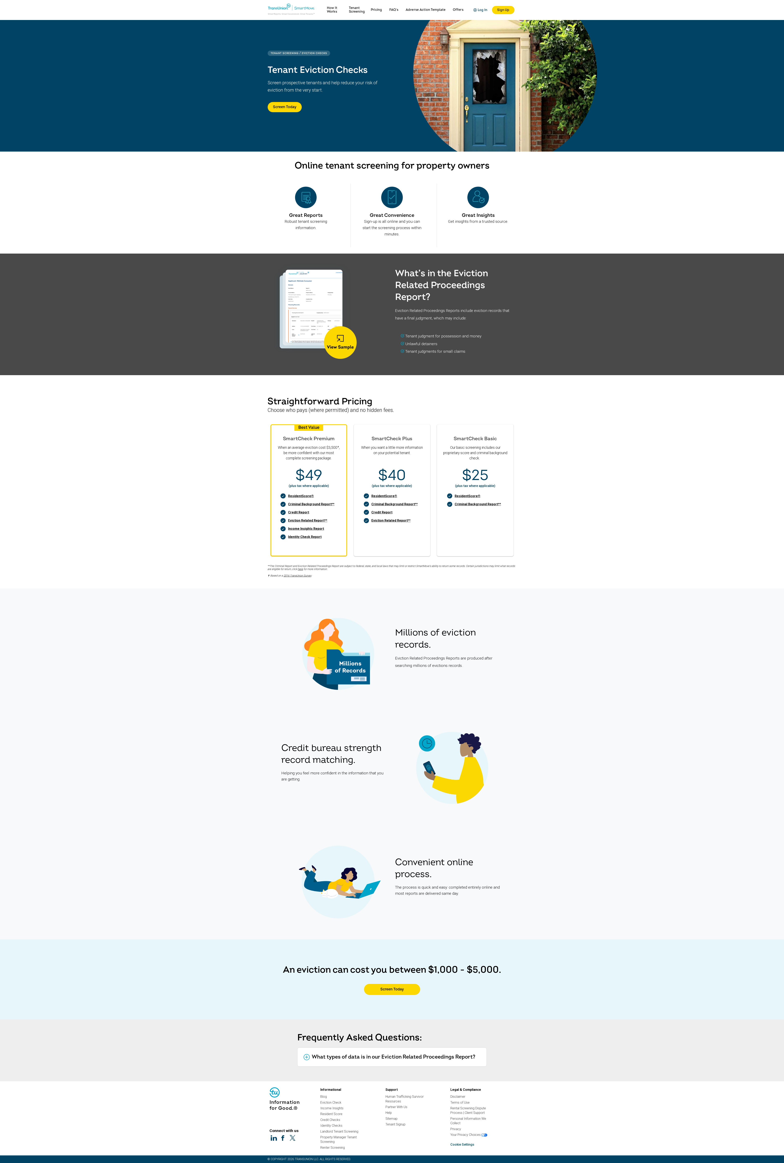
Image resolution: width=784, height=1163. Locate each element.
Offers (458, 10)
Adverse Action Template (425, 10)
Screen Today (284, 107)
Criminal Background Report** (311, 504)
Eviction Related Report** (307, 521)
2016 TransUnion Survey (297, 575)
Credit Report (298, 512)
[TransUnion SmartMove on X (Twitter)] (292, 1138)
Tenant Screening (357, 9)
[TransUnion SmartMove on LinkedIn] (274, 1138)
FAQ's (394, 10)
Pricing (376, 10)
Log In (483, 10)
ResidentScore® (301, 496)
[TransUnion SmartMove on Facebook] (283, 1138)
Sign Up (503, 10)
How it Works (332, 9)
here (300, 569)
